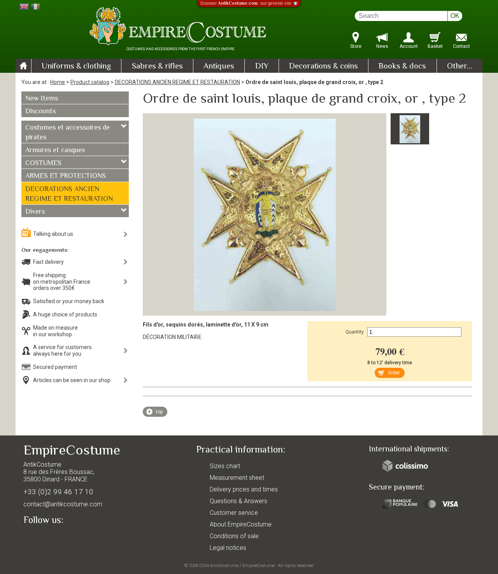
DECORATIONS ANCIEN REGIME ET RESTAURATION (177, 82)
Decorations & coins (323, 66)
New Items (41, 98)
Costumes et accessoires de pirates (67, 133)
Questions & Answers (238, 501)
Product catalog (89, 82)
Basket (435, 46)
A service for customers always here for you (62, 350)
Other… (459, 66)
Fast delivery (48, 262)
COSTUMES (43, 163)
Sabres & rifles (157, 66)
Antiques (218, 66)
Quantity (354, 332)
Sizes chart (225, 466)
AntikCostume (224, 565)
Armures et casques (55, 150)
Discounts (40, 111)
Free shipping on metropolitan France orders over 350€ (61, 281)
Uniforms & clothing (76, 66)
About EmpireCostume (241, 524)
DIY (261, 66)
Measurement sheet (237, 477)
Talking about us (53, 234)
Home (57, 82)
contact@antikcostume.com (62, 504)
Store (355, 46)
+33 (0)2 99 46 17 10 (58, 491)
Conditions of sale (234, 536)
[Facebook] (43, 538)
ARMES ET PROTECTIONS (65, 176)
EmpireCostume (258, 565)
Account (409, 46)
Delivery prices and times (244, 489)
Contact (461, 46)
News (382, 46)
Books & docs (402, 66)
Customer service (234, 512)
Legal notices (228, 547)
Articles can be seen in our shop (71, 380)
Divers (35, 212)
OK (455, 15)
